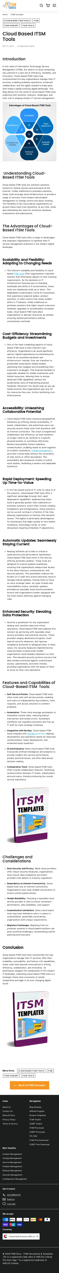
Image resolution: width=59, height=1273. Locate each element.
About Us (7, 1107)
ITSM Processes (36, 1128)
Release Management (12, 1170)
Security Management (12, 1175)
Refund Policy (9, 1115)
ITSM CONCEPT (11, 25)
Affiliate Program (36, 1111)
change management (41, 450)
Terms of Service (10, 1124)
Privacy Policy (9, 1119)
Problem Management (12, 1166)
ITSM (36, 21)
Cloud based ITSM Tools (17, 21)
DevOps (31, 733)
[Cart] (47, 5)
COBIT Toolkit (35, 1124)
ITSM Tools (28, 25)
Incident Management (12, 1154)
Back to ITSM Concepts (31, 1085)
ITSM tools (19, 273)
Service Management (12, 1162)
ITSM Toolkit (35, 1119)
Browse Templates (37, 1115)
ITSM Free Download (38, 1140)
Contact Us (8, 1111)
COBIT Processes (37, 1132)
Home (5, 14)
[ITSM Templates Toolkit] (29, 844)
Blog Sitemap (35, 1107)
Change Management (12, 1158)
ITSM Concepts (17, 14)
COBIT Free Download (39, 1144)
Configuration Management (15, 1179)
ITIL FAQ (33, 1136)
